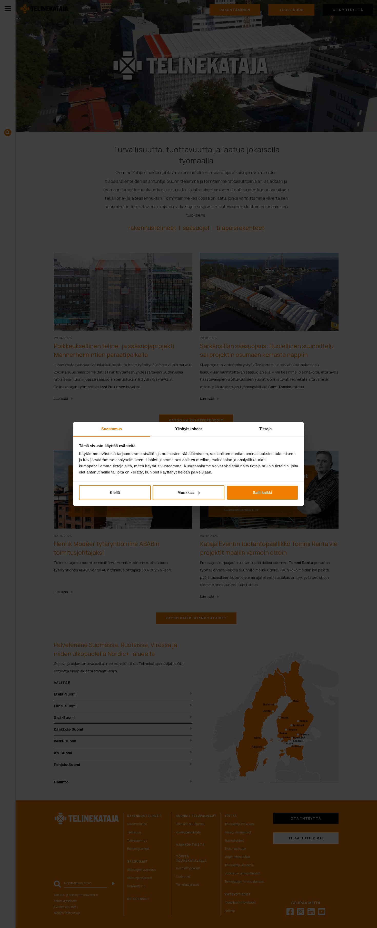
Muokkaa (185, 492)
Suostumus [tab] (111, 429)
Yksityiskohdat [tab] (188, 429)
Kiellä (115, 492)
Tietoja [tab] (265, 429)
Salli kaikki (262, 492)
